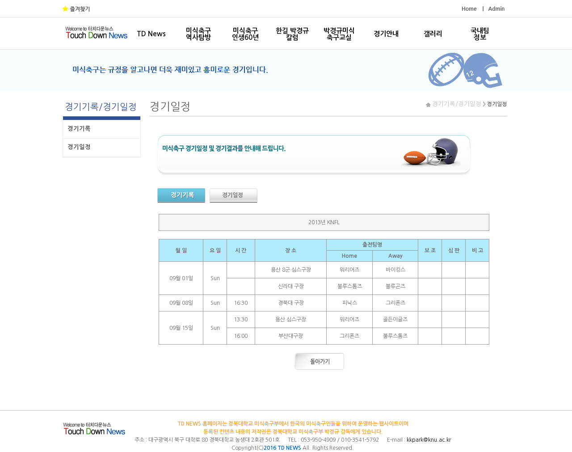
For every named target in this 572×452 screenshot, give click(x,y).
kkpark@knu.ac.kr (429, 440)
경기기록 (79, 129)
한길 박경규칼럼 (292, 34)
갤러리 (433, 33)
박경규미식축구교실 (339, 34)
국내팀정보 (480, 34)
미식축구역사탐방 (198, 34)
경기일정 (79, 147)
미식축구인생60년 (245, 34)
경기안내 (386, 33)
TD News (151, 33)
